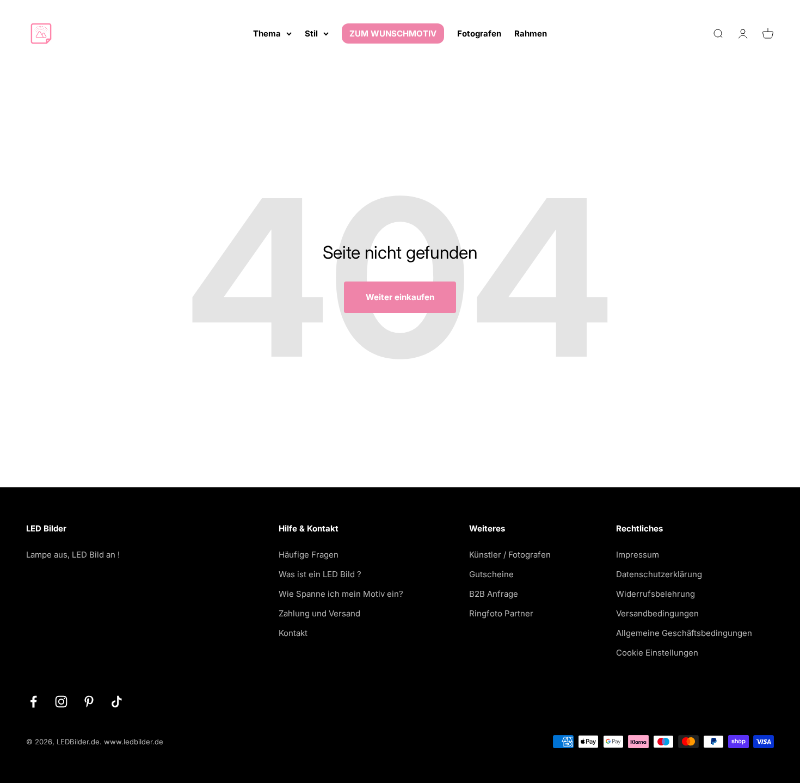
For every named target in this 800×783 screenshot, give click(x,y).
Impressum (637, 554)
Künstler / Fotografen (510, 554)
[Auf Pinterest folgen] (89, 701)
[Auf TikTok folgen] (116, 701)
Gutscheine (491, 574)
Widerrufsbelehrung (655, 594)
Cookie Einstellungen (657, 652)
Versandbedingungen (657, 613)
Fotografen (479, 33)
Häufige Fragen (309, 554)
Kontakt (293, 633)
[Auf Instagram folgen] (61, 701)
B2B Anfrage (493, 594)
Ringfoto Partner (501, 613)
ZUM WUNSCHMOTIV (392, 33)
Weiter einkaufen (400, 297)
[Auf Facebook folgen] (33, 701)
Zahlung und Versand (319, 613)
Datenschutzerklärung (659, 574)
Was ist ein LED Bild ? (320, 574)
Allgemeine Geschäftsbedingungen (684, 633)
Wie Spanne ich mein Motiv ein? (341, 594)
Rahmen (530, 33)
